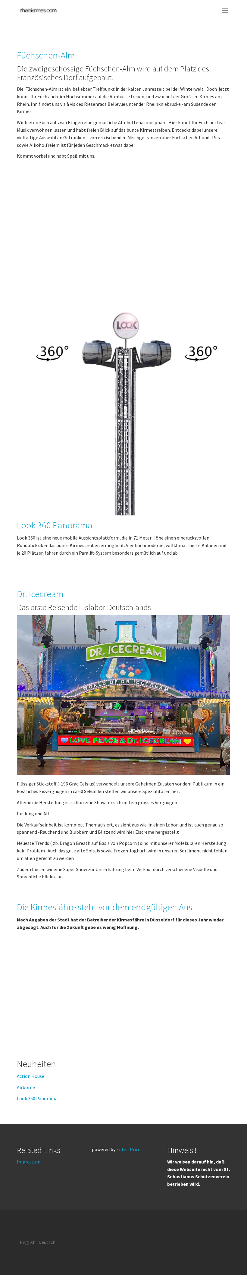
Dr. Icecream (40, 594)
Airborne (26, 1087)
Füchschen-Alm (46, 55)
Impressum (28, 1162)
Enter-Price (128, 1149)
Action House (30, 1076)
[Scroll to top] (227, 1255)
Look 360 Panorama (54, 525)
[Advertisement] (123, 231)
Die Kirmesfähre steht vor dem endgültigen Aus (104, 907)
